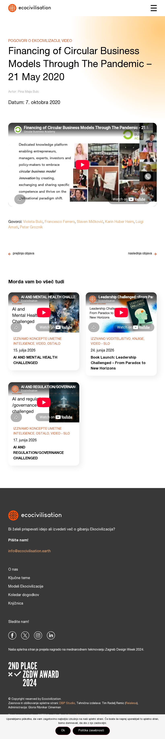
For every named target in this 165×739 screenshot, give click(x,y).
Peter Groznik (31, 227)
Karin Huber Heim (119, 222)
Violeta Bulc (33, 222)
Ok (63, 730)
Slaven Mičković (90, 222)
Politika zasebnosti (91, 730)
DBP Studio (67, 703)
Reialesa (131, 703)
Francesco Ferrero (60, 222)
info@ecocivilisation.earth (29, 551)
